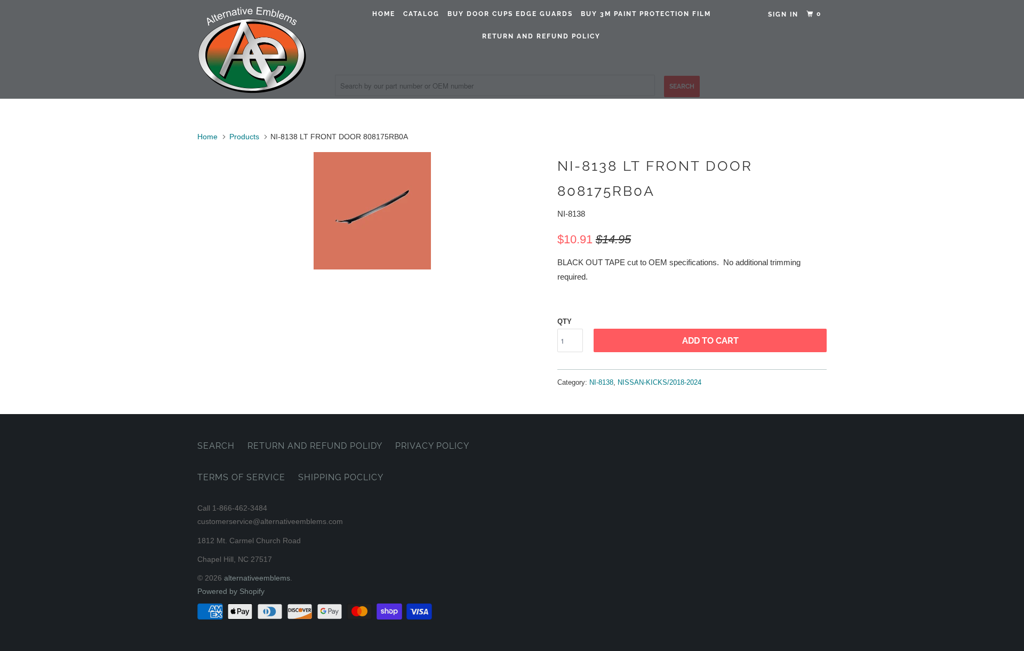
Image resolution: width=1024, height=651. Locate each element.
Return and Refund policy (541, 36)
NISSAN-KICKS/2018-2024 (659, 382)
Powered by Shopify (231, 591)
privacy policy (432, 446)
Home (383, 14)
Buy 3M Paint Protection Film (646, 14)
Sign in (783, 14)
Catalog (421, 14)
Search (216, 446)
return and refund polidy (314, 446)
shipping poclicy (340, 477)
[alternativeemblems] (252, 49)
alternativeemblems (257, 578)
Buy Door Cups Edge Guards (510, 14)
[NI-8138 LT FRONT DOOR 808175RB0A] (372, 211)
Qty (564, 321)
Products (244, 136)
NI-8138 (601, 382)
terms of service (241, 477)
